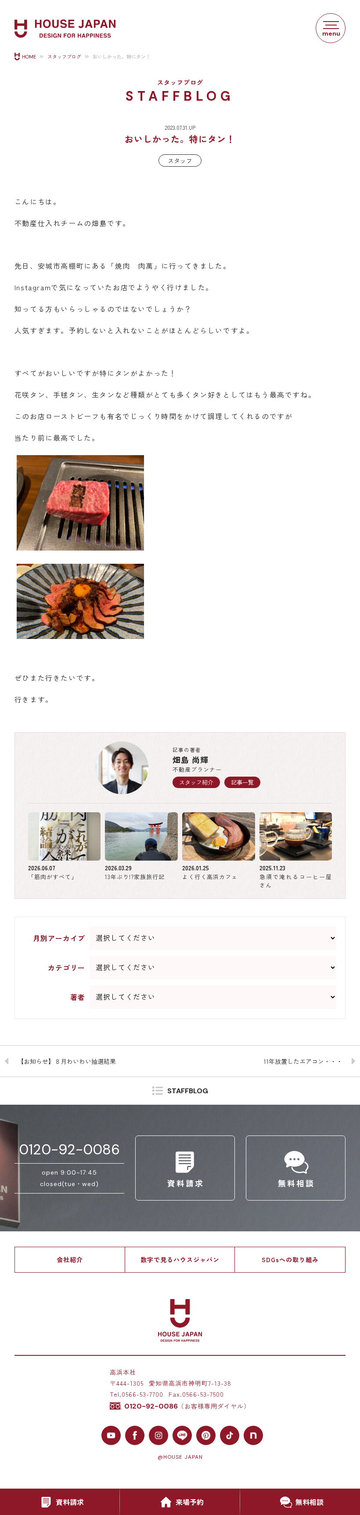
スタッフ (180, 160)
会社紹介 (70, 1259)
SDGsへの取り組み (290, 1259)
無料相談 (309, 1502)
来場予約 (190, 1502)
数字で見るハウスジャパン (180, 1259)
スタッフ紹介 (196, 782)
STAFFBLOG (187, 1090)
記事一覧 (242, 782)
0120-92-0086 (69, 1149)
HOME (29, 57)
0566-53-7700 (142, 1394)
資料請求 (70, 1502)
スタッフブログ (64, 57)
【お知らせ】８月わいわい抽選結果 (67, 1061)
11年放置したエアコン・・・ (302, 1061)
